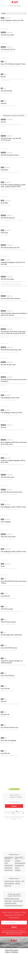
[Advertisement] (14, 9)
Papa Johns (17, 881)
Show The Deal (6, 69)
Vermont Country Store (18, 858)
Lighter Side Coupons (17, 901)
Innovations (17, 861)
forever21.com (8, 886)
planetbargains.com (19, 865)
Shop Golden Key (8, 868)
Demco (6, 863)
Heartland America (9, 865)
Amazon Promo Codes (9, 881)
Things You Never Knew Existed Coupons (13, 905)
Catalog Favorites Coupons (10, 903)
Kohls (23, 881)
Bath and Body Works (9, 883)
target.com (17, 883)
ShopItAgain (17, 870)
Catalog (7, 5)
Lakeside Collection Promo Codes (9, 858)
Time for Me (7, 861)
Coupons (3, 5)
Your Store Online (8, 870)
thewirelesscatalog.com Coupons (12, 898)
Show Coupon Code (7, 25)
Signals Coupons (8, 901)
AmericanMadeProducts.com (21, 863)
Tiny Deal (17, 868)
